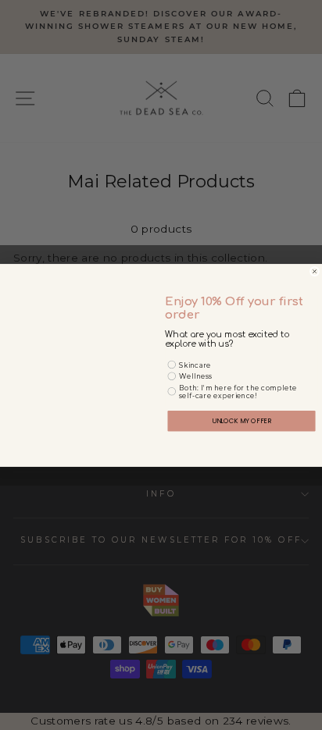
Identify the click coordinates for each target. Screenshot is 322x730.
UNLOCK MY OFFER (242, 420)
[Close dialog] (314, 271)
